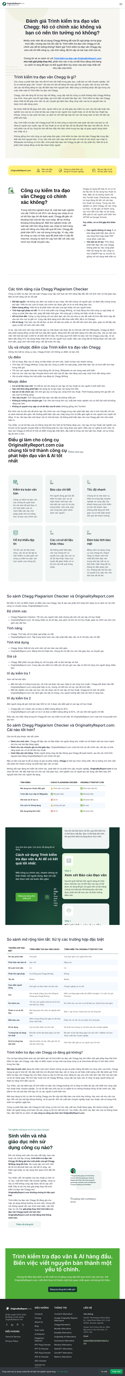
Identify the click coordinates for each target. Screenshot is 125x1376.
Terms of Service (13, 1336)
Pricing (38, 1318)
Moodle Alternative (62, 1328)
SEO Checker (40, 1361)
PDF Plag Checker (43, 1353)
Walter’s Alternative (63, 1357)
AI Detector (40, 1334)
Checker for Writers (40, 1366)
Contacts (39, 1314)
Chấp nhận (116, 1372)
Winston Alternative (63, 1345)
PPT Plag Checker (43, 1345)
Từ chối (104, 1372)
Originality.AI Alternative (65, 1336)
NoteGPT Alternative (63, 1349)
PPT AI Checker (42, 1349)
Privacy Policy (11, 1341)
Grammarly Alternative (64, 1341)
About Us (39, 1322)
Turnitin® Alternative (63, 1314)
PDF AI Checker (42, 1357)
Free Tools (39, 1330)
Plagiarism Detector (39, 1339)
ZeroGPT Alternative (63, 1353)
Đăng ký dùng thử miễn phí (26, 897)
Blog (37, 1326)
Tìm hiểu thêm (62, 1372)
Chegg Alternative (62, 1324)
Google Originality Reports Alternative (65, 1319)
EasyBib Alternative (63, 1332)
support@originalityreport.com (96, 1341)
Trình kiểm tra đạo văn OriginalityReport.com (77, 58)
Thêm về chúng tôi (24, 1224)
